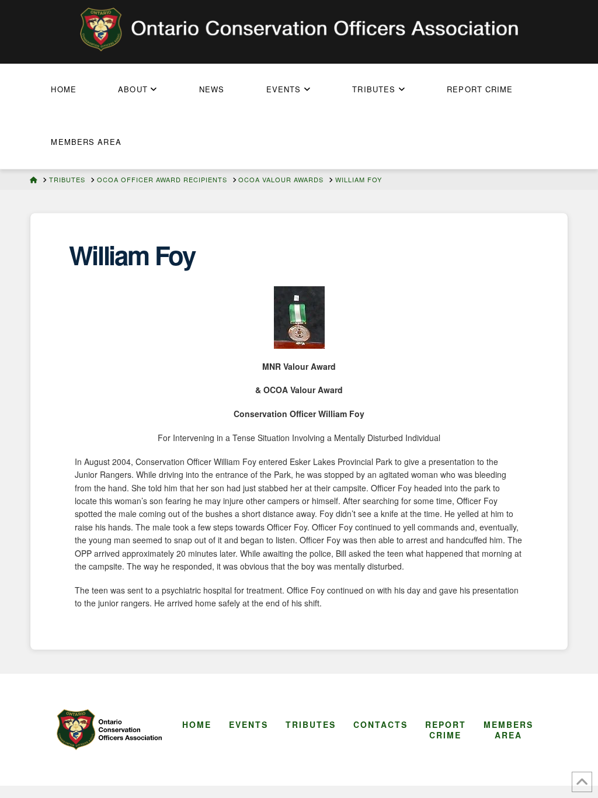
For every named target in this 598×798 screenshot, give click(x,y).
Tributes (311, 724)
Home (196, 724)
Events (248, 724)
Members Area (508, 729)
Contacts (380, 724)
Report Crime (445, 729)
